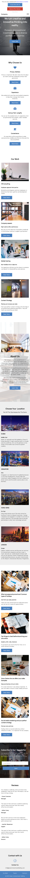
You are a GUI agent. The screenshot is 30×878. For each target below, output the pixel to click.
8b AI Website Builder (22, 1)
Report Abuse (15, 11)
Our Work (5, 873)
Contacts (24, 873)
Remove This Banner (15, 9)
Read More (15, 82)
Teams (15, 873)
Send (15, 768)
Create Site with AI (15, 4)
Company (4, 14)
